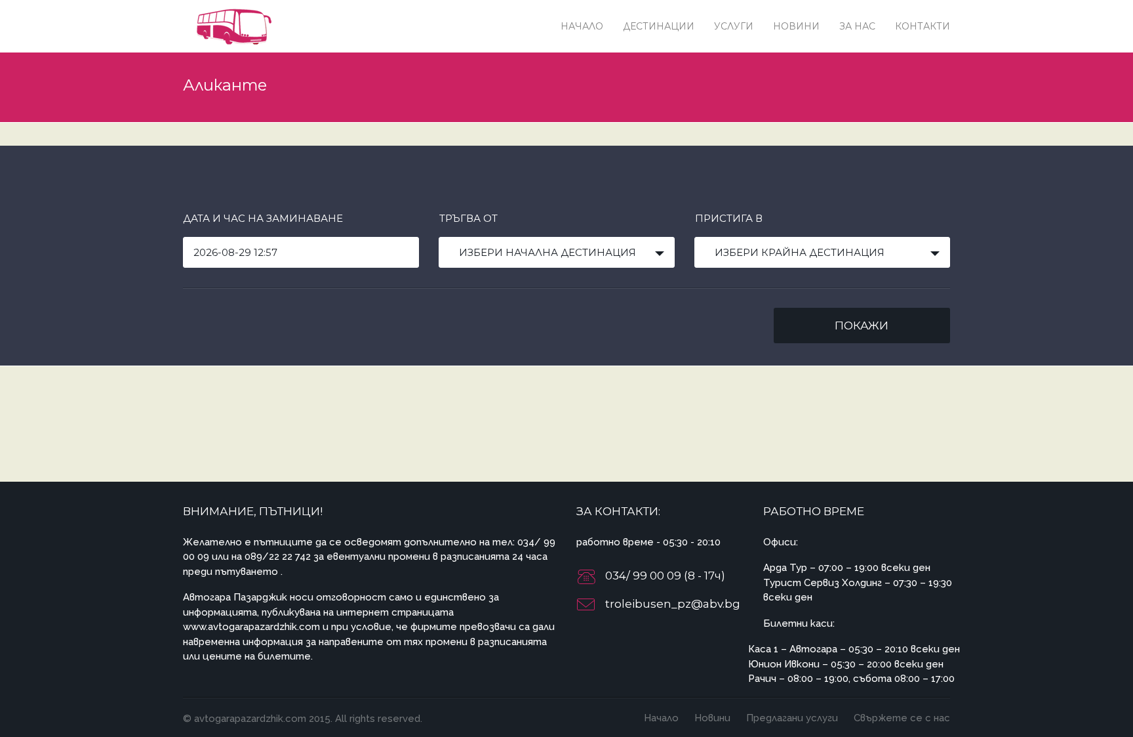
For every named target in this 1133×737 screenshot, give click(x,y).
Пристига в (729, 218)
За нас (857, 26)
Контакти (922, 26)
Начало (582, 26)
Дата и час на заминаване (263, 218)
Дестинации (658, 26)
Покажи (861, 325)
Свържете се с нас (902, 718)
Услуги (733, 26)
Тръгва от (468, 218)
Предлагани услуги (792, 718)
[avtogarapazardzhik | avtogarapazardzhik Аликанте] (232, 26)
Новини (796, 26)
